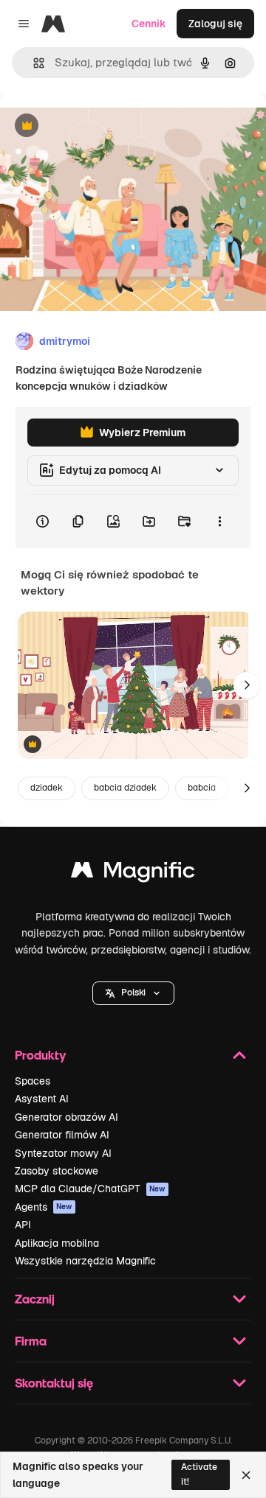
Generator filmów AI (62, 1134)
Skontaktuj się (54, 1382)
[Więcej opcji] (219, 521)
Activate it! (199, 1474)
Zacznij (35, 1298)
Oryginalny (102, 126)
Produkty (40, 1055)
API (23, 1224)
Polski (133, 992)
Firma (31, 1340)
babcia (202, 788)
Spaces (32, 1081)
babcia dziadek (125, 788)
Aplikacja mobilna (57, 1243)
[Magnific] (133, 873)
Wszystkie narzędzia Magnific (85, 1260)
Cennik (149, 23)
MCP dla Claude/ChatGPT (90, 1188)
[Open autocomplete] (33, 63)
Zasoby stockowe (56, 1170)
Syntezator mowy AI (63, 1153)
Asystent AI (42, 1098)
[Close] (246, 1475)
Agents (43, 1207)
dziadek (46, 788)
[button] (133, 993)
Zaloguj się (215, 23)
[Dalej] (246, 685)
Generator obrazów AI (66, 1117)
